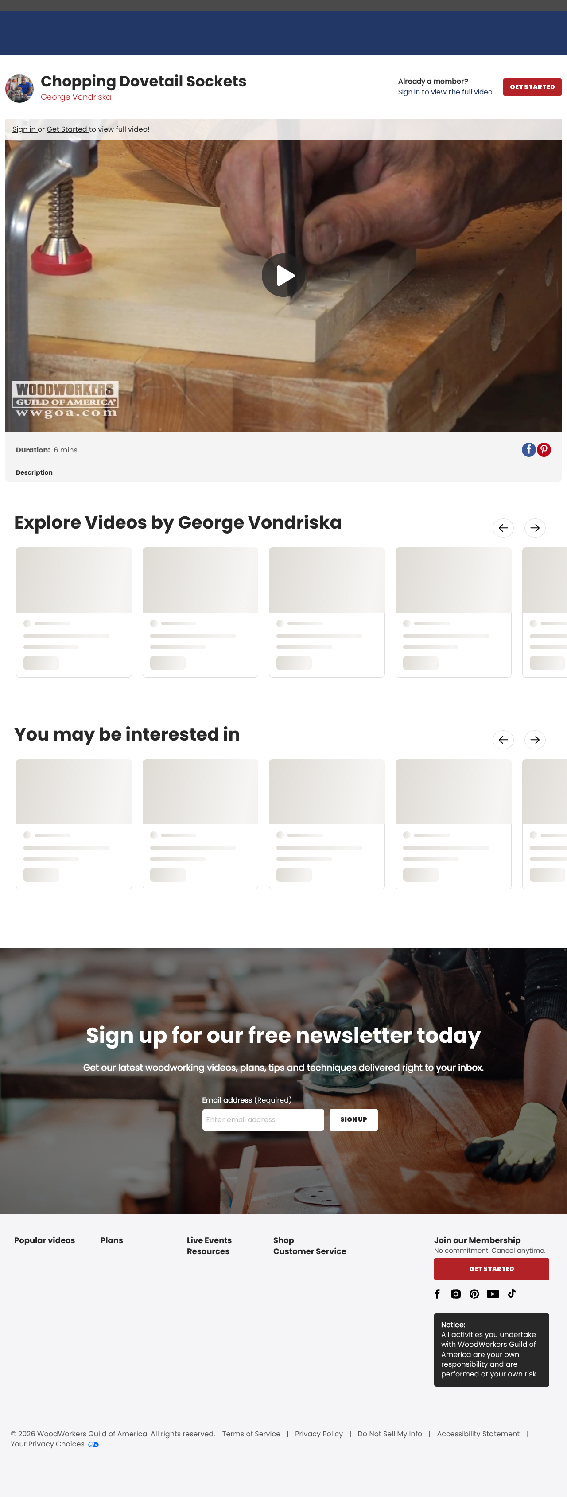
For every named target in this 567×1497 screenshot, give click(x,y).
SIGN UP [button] (353, 1119)
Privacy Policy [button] (319, 1434)
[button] (445, 86)
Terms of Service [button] (251, 1434)
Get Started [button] (491, 1268)
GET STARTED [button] (532, 86)
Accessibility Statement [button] (478, 1434)
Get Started (68, 129)
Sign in (25, 129)
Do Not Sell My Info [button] (390, 1434)
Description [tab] (34, 472)
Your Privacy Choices (48, 1444)
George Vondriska (76, 97)
